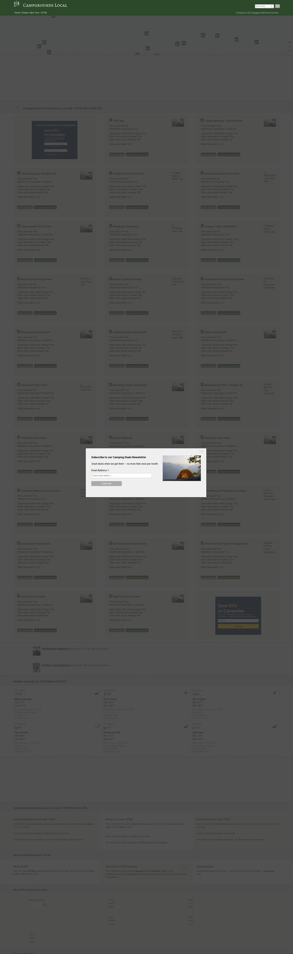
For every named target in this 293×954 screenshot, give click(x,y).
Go (277, 6)
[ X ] (201, 451)
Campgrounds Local (45, 5)
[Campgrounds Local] (18, 5)
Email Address (100, 471)
